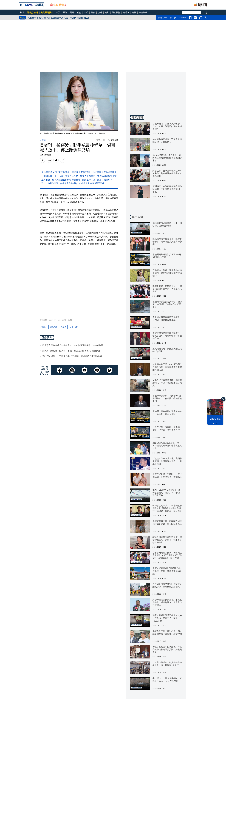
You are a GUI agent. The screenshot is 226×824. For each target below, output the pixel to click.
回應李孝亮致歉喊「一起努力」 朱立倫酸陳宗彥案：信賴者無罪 (72, 345)
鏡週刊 (126, 12)
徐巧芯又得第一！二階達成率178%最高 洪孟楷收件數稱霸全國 (72, 356)
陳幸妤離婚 (32, 12)
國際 (65, 12)
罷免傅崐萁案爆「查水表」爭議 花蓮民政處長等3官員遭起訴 (71, 350)
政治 (58, 12)
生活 (86, 12)
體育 (93, 12)
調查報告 (116, 12)
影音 (22, 12)
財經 (72, 12)
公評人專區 (163, 17)
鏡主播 (173, 17)
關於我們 (182, 17)
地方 (107, 12)
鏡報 (134, 12)
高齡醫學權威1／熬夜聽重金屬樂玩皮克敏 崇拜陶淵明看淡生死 (58, 17)
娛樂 (100, 12)
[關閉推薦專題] (223, 399)
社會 (79, 12)
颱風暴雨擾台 (47, 12)
